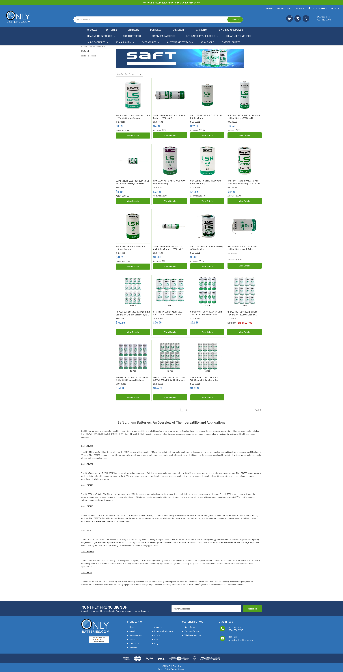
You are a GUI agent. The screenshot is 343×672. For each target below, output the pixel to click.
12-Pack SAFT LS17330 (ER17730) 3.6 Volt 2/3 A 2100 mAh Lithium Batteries (169, 379)
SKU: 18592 (158, 122)
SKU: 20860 (195, 187)
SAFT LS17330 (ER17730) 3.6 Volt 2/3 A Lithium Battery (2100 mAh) (244, 182)
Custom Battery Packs (180, 42)
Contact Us (269, 8)
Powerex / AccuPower (230, 29)
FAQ (156, 639)
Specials (92, 29)
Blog (156, 643)
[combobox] (158, 19)
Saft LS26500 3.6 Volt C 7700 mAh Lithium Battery (169, 182)
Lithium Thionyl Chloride (200, 36)
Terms (174, 669)
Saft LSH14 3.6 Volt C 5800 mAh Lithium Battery (131, 247)
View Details (133, 135)
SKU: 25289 (121, 384)
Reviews (133, 647)
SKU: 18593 (158, 253)
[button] (289, 18)
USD (335, 8)
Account (133, 639)
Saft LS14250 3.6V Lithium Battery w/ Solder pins (206, 247)
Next (257, 410)
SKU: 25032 (195, 253)
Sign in (312, 8)
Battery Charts (231, 42)
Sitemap (181, 669)
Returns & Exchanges (163, 631)
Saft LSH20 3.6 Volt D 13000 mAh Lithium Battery (205, 182)
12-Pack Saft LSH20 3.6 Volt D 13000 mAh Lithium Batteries (204, 378)
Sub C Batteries (96, 42)
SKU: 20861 (120, 253)
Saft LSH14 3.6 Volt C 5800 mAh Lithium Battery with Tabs (242, 247)
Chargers (133, 29)
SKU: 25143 (120, 318)
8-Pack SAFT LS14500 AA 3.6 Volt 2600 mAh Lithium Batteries (206, 313)
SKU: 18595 (232, 122)
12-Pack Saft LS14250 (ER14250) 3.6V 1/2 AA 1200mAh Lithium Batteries (242, 313)
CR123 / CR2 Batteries (164, 36)
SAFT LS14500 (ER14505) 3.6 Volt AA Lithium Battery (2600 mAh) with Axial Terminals (168, 248)
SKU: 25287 (232, 318)
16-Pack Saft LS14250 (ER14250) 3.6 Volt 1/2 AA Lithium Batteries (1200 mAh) (133, 313)
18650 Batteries (132, 36)
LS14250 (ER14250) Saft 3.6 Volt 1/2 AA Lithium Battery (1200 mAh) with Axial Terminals (133, 182)
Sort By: (120, 74)
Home (132, 627)
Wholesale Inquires (192, 635)
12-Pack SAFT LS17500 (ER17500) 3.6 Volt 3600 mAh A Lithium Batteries (132, 379)
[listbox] (134, 74)
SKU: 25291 (195, 318)
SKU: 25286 (158, 318)
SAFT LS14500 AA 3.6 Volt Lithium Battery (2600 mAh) (169, 116)
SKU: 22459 (233, 253)
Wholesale (207, 42)
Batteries (111, 29)
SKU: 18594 (232, 187)
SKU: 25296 (195, 384)
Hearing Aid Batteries (99, 36)
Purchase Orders (283, 8)
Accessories (149, 42)
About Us (158, 627)
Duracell (156, 29)
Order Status (299, 8)
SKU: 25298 (158, 384)
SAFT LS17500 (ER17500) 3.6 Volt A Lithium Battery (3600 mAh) (244, 116)
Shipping (133, 631)
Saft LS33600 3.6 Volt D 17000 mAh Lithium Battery (206, 116)
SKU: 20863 (158, 187)
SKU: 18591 (120, 187)
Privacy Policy (164, 669)
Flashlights (123, 42)
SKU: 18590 (120, 122)
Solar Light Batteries (239, 36)
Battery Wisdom (136, 635)
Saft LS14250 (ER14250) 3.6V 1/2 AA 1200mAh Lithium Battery (133, 116)
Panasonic (201, 29)
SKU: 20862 (195, 122)
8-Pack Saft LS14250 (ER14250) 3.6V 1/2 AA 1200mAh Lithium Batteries (168, 313)
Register (324, 8)
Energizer (178, 29)
